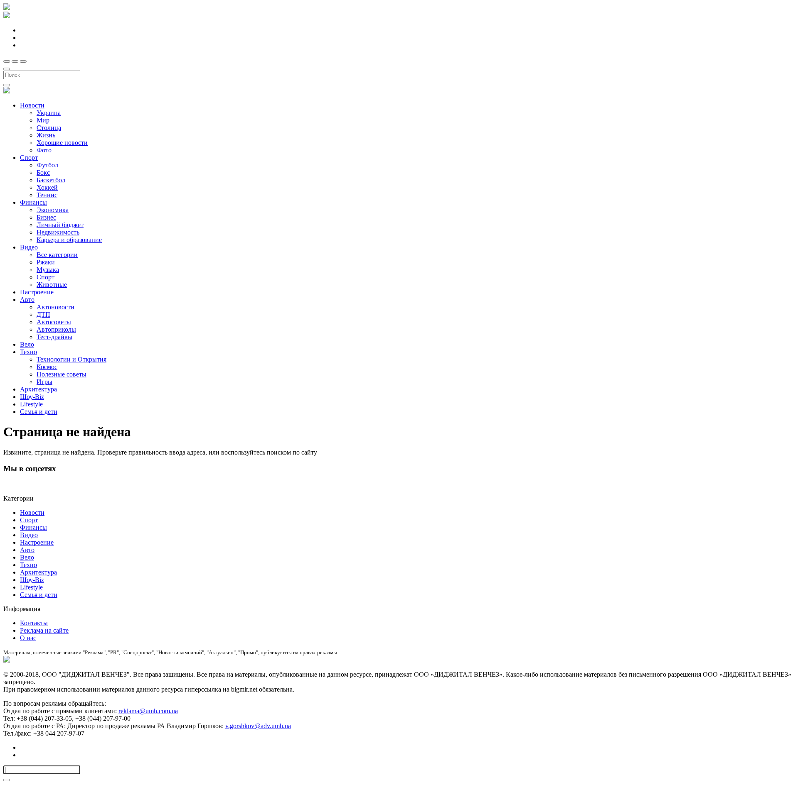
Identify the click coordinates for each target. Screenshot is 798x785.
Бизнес (46, 217)
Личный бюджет (60, 224)
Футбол (47, 165)
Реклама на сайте (44, 630)
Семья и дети (38, 411)
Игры (44, 381)
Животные (52, 284)
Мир (43, 120)
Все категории (57, 254)
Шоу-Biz (32, 396)
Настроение (37, 292)
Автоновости (55, 307)
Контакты (34, 622)
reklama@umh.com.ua (148, 710)
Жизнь (46, 135)
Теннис (47, 194)
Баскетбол (51, 179)
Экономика (53, 209)
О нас (28, 637)
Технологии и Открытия (71, 359)
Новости (32, 105)
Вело (27, 344)
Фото (44, 150)
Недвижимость (58, 232)
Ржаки (46, 262)
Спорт (29, 157)
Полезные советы (61, 374)
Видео (29, 247)
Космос (47, 366)
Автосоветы (54, 321)
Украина (49, 112)
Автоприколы (56, 329)
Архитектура (38, 389)
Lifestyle (31, 404)
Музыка (48, 269)
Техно (28, 351)
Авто (27, 299)
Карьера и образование (69, 239)
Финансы (33, 202)
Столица (49, 127)
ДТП (43, 314)
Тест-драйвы (54, 336)
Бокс (43, 172)
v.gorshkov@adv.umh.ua (258, 725)
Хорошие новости (62, 142)
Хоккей (47, 187)
